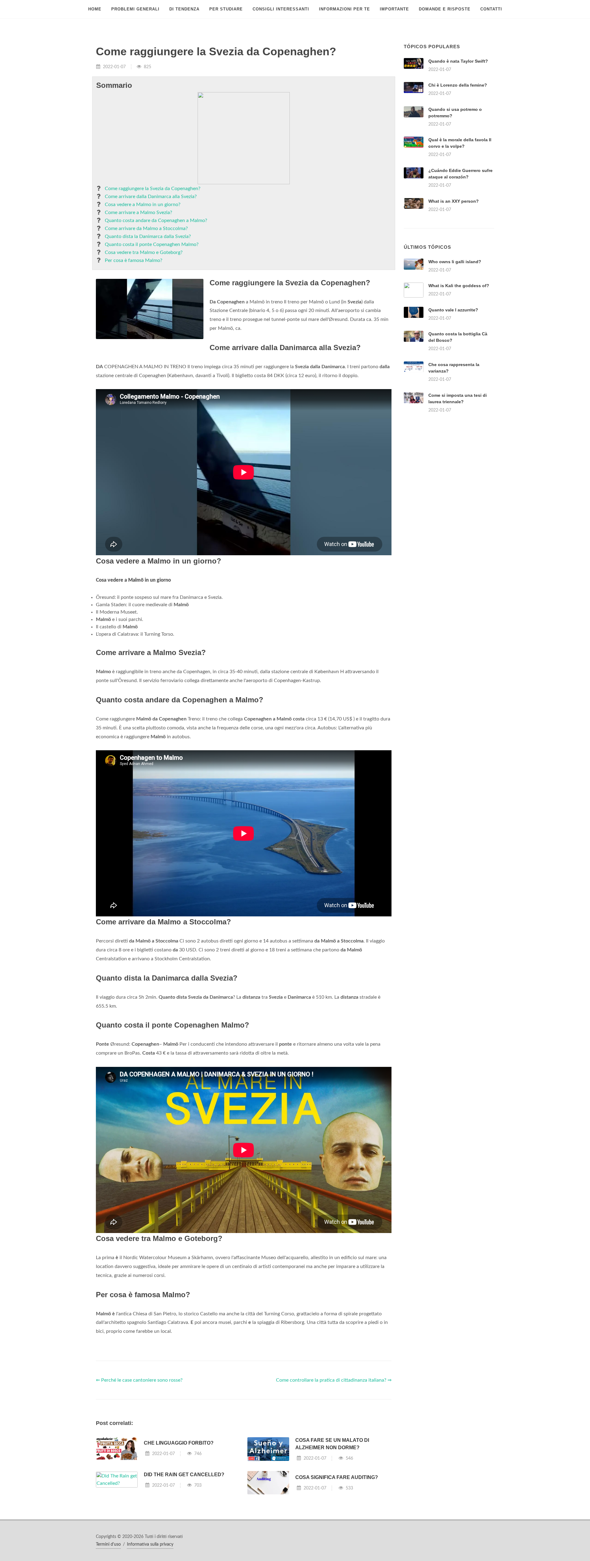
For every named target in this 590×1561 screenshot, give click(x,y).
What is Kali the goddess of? (458, 285)
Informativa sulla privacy (150, 1544)
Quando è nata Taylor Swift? (458, 61)
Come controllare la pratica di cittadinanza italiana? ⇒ (333, 1380)
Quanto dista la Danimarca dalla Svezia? (148, 236)
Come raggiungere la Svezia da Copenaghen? (152, 188)
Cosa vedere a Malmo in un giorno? (142, 204)
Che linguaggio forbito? (179, 1443)
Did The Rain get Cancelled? (184, 1474)
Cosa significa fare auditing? (336, 1477)
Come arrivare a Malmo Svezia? (138, 212)
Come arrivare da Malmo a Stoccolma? (146, 228)
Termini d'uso (108, 1544)
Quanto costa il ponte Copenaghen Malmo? (152, 244)
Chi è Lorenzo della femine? (457, 85)
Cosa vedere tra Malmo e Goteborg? (144, 252)
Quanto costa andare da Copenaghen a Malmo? (156, 220)
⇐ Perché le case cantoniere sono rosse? (139, 1380)
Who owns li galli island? (454, 261)
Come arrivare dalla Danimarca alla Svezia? (151, 196)
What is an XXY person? (453, 201)
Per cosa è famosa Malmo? (133, 260)
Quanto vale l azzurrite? (453, 309)
